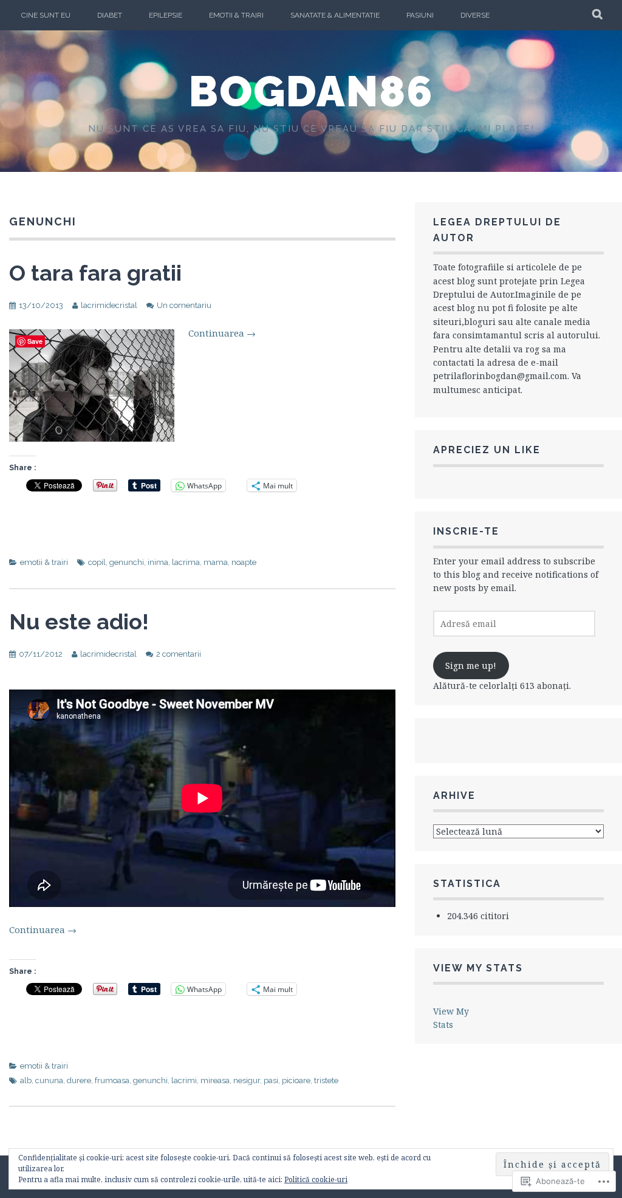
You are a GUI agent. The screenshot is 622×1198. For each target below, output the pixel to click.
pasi (271, 1080)
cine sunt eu (45, 15)
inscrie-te (466, 531)
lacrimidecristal (109, 305)
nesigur (246, 1080)
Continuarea (222, 333)
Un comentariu (184, 305)
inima (158, 562)
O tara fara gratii (95, 273)
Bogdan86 (311, 91)
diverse (475, 15)
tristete (326, 1080)
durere (79, 1080)
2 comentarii (178, 654)
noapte (243, 562)
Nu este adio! (79, 621)
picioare (296, 1080)
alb (26, 1080)
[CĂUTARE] (598, 15)
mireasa (215, 1080)
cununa (49, 1080)
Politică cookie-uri (315, 1179)
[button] (91, 385)
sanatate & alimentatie (335, 15)
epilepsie (165, 15)
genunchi (126, 562)
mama (215, 562)
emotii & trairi (236, 15)
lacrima (186, 562)
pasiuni (420, 15)
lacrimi (184, 1080)
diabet (109, 15)
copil (97, 562)
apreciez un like (487, 450)
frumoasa (112, 1080)
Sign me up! (470, 665)
